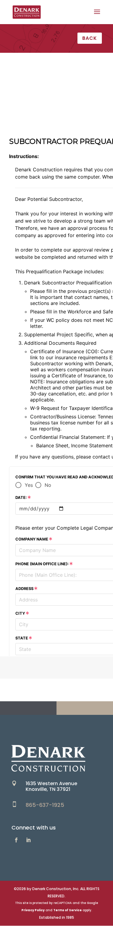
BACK (89, 38)
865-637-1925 (45, 805)
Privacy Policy (33, 910)
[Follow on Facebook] (16, 840)
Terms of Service (67, 910)
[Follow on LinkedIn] (28, 840)
